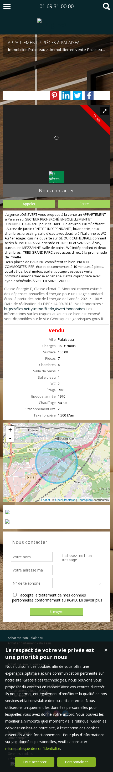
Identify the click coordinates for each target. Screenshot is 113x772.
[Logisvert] (56, 23)
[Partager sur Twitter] (77, 95)
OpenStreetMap (65, 500)
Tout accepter (35, 761)
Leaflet (45, 500)
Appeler (29, 203)
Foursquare (85, 500)
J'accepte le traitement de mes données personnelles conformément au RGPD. (49, 598)
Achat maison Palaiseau (25, 638)
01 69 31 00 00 (56, 6)
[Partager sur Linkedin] (65, 95)
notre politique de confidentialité (32, 748)
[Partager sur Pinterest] (54, 95)
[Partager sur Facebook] (89, 95)
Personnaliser (76, 761)
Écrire (84, 203)
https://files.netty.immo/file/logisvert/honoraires (44, 308)
